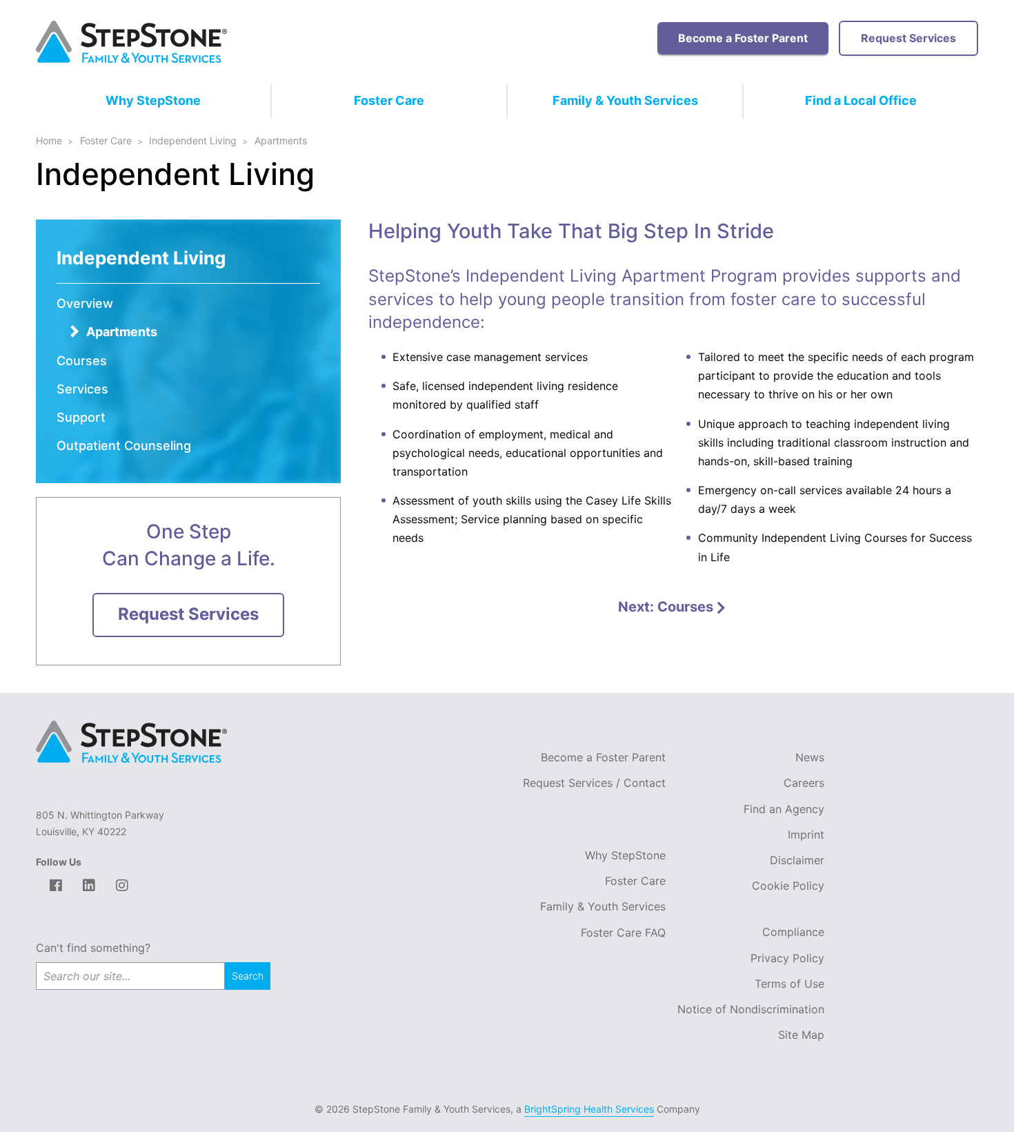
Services (82, 389)
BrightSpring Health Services (589, 1109)
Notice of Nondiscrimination (750, 1009)
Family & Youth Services (625, 100)
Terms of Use (789, 983)
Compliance (793, 932)
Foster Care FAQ (623, 932)
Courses (82, 360)
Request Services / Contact (594, 783)
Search (248, 976)
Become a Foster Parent (743, 38)
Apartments (121, 331)
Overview (85, 303)
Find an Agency (784, 809)
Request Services (908, 38)
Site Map (801, 1035)
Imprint (806, 834)
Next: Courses (667, 606)
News (809, 757)
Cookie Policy (788, 885)
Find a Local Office (861, 100)
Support (81, 417)
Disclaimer (797, 860)
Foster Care (389, 100)
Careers (804, 783)
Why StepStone (153, 100)
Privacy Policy (787, 958)
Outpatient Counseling (124, 445)
